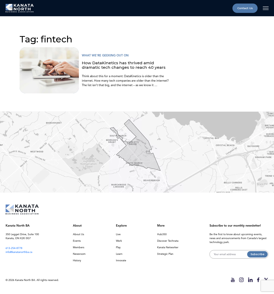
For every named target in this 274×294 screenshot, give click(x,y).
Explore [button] (121, 226)
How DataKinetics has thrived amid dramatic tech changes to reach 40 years (124, 65)
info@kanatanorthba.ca (19, 252)
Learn (119, 254)
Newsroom (79, 254)
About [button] (77, 226)
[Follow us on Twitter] (266, 279)
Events (77, 240)
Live (118, 234)
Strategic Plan (165, 254)
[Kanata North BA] (20, 8)
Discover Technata (167, 240)
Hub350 (162, 234)
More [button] (161, 226)
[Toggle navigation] (266, 8)
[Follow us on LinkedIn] (250, 279)
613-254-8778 (14, 248)
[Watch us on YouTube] (233, 279)
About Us (78, 234)
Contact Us (245, 8)
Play (118, 247)
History (77, 260)
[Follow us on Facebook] (258, 279)
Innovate (121, 260)
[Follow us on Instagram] (241, 279)
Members (78, 247)
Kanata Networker (167, 247)
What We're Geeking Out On (105, 55)
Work (119, 240)
